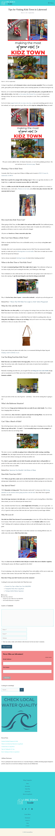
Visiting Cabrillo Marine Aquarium (14, 591)
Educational (27, 791)
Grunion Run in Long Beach (7, 746)
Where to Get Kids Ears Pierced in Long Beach (12, 743)
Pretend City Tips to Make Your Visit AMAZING (18, 586)
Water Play (27, 789)
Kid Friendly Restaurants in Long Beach (11, 600)
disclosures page (30, 164)
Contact (27, 825)
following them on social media (25, 251)
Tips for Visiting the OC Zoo (7, 749)
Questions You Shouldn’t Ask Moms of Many (23, 470)
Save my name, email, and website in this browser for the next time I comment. (24, 641)
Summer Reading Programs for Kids (9, 741)
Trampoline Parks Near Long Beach (14, 588)
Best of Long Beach (27, 794)
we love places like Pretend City (27, 94)
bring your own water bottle (40, 370)
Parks (27, 783)
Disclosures (27, 817)
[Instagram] (22, 809)
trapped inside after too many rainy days (21, 103)
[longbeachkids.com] (8, 3)
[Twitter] (25, 809)
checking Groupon (21, 258)
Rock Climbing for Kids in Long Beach (10, 751)
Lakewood (10, 596)
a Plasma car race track (23, 188)
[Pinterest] (32, 809)
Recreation (5, 595)
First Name (6, 667)
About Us (27, 820)
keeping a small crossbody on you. (10, 352)
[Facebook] (29, 809)
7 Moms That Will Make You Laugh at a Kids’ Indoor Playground (29, 302)
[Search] (22, 690)
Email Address (7, 659)
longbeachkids (31, 12)
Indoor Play (5, 596)
